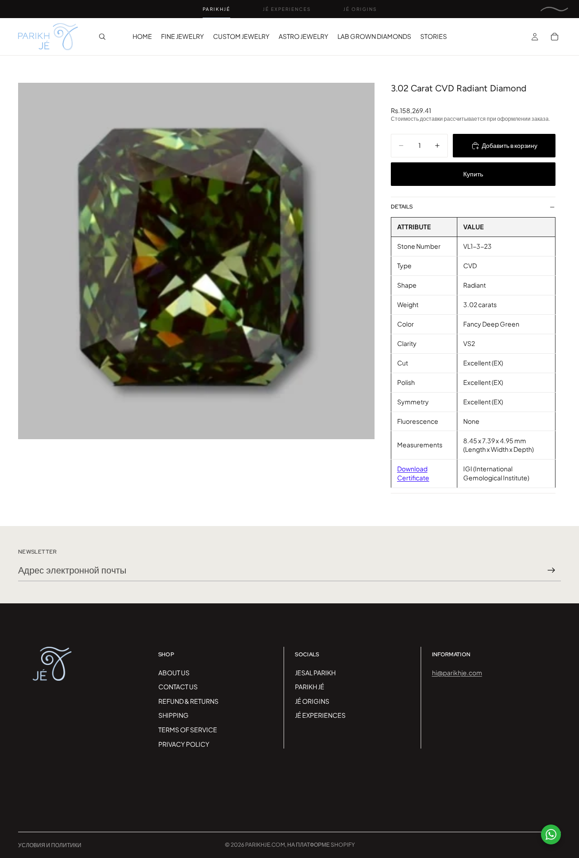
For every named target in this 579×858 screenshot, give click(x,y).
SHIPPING (173, 715)
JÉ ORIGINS (312, 701)
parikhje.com (265, 844)
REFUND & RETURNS (188, 701)
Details (402, 206)
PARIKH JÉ (309, 687)
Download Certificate (413, 473)
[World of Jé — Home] (554, 9)
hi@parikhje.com (457, 672)
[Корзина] (555, 37)
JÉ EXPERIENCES (320, 715)
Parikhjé (216, 9)
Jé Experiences (287, 9)
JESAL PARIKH (315, 672)
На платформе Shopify (321, 844)
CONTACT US (178, 687)
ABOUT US (174, 672)
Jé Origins (360, 9)
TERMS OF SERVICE (187, 729)
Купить (473, 174)
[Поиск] (102, 37)
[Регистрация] (551, 570)
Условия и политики (49, 845)
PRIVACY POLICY (183, 744)
